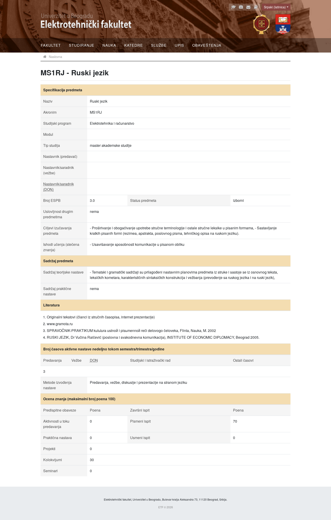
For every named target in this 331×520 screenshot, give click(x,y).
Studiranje (81, 45)
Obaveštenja (206, 45)
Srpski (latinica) (275, 7)
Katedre (133, 45)
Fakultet (51, 45)
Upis (179, 45)
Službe (159, 45)
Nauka (109, 45)
